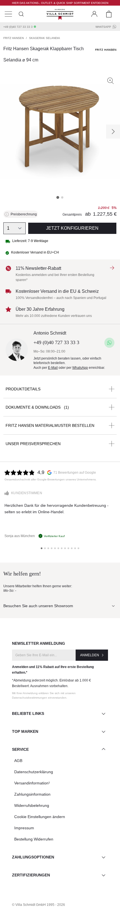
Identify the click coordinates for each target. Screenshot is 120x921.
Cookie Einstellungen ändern (39, 816)
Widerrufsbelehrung (31, 805)
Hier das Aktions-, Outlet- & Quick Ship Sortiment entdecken (60, 2)
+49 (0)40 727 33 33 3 (18, 26)
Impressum (24, 828)
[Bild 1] (58, 197)
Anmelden (89, 655)
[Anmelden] (94, 14)
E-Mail (53, 368)
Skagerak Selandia (44, 38)
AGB (18, 760)
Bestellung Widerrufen (33, 839)
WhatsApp (103, 26)
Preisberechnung (24, 214)
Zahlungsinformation (32, 794)
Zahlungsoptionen (33, 857)
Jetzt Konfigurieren (72, 228)
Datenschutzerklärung (33, 772)
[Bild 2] (62, 197)
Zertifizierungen (31, 875)
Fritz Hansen (13, 38)
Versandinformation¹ (32, 783)
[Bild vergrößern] (110, 81)
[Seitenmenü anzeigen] (8, 14)
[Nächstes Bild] (113, 132)
